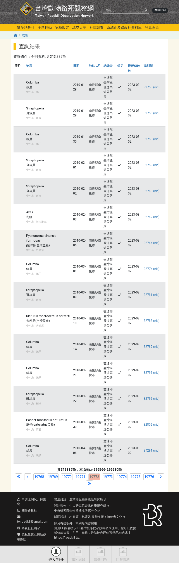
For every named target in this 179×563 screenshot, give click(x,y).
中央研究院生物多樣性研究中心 (75, 510)
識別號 (148, 66)
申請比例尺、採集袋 (31, 502)
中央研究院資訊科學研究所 (87, 506)
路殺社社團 (29, 528)
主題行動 (45, 28)
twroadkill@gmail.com (32, 522)
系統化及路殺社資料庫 (124, 28)
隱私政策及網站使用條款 (31, 537)
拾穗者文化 (114, 517)
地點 (94, 66)
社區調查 (96, 28)
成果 (25, 35)
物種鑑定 (62, 28)
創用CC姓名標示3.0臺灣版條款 (75, 528)
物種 (29, 66)
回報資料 (123, 560)
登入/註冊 (56, 560)
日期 (76, 66)
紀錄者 (108, 66)
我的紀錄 (78, 560)
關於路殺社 (25, 28)
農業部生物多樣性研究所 (86, 499)
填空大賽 (79, 28)
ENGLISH (160, 10)
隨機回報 (101, 560)
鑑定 (120, 66)
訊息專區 (152, 28)
